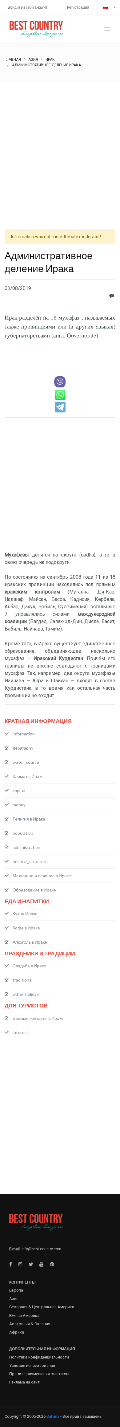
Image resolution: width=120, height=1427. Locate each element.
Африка (16, 1332)
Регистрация (78, 7)
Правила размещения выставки (39, 1373)
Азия (33, 59)
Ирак (50, 59)
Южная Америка (24, 1315)
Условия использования (32, 1365)
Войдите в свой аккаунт (28, 7)
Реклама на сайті (25, 1382)
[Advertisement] (60, 146)
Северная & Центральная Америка (41, 1307)
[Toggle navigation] (107, 29)
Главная (13, 59)
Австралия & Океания (29, 1324)
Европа (16, 1290)
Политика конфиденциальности (39, 1357)
